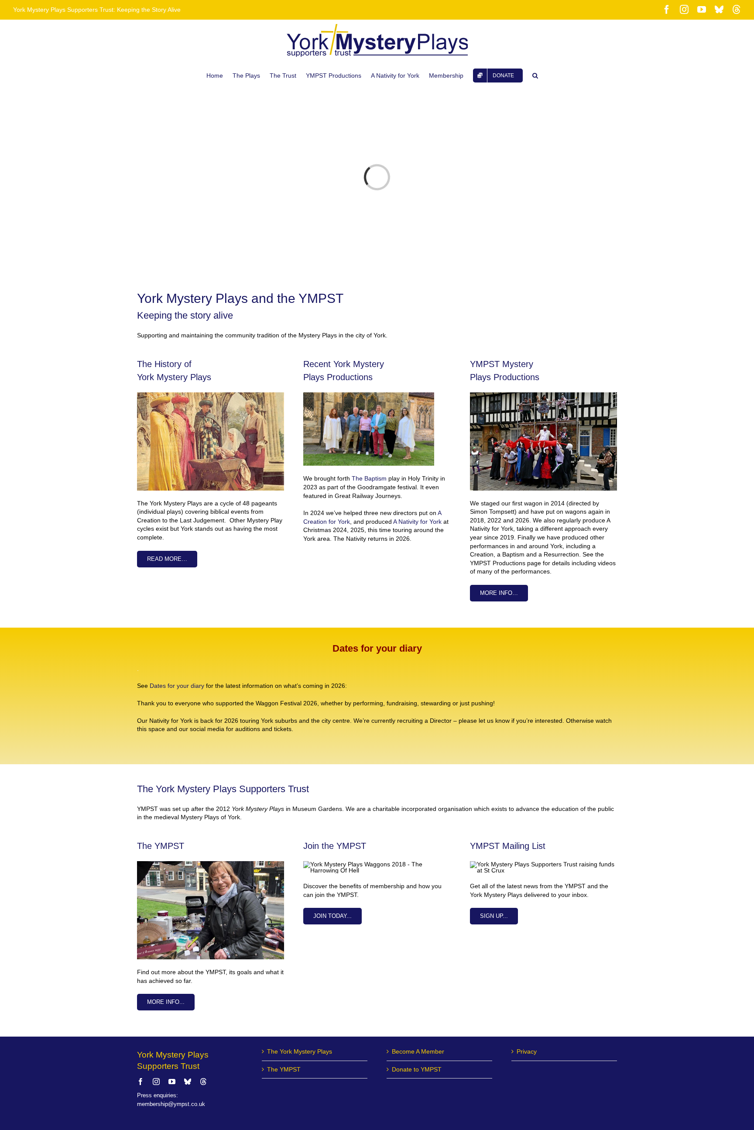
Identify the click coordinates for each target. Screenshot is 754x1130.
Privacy (527, 1051)
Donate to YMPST (417, 1069)
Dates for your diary (177, 685)
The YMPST (284, 1069)
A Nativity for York (417, 521)
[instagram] (156, 1081)
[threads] (203, 1081)
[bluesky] (187, 1081)
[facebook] (140, 1081)
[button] (535, 75)
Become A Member (418, 1051)
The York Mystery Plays (299, 1051)
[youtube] (171, 1081)
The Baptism (369, 478)
